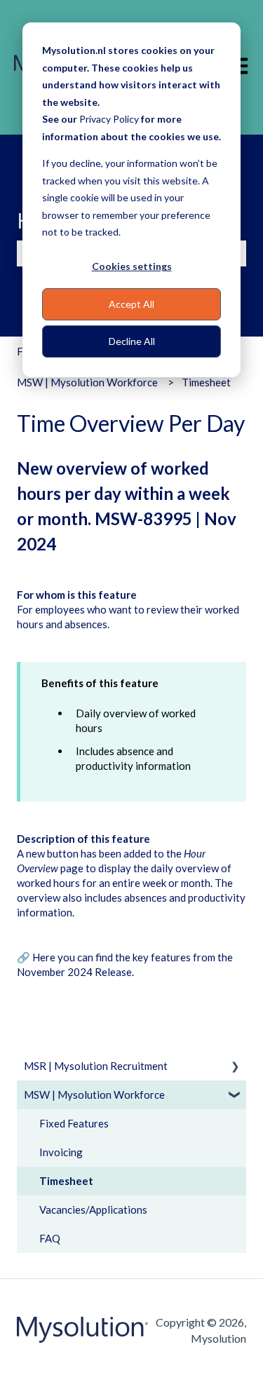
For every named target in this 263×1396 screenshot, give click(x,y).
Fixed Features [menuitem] (74, 1123)
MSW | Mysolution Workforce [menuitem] (94, 1094)
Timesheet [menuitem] (66, 1180)
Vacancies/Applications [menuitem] (93, 1209)
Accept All (131, 304)
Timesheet (206, 382)
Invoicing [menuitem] (61, 1152)
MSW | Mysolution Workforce (87, 382)
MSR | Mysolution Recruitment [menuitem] (96, 1065)
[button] (235, 1067)
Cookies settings (132, 266)
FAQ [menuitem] (49, 1238)
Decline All (132, 341)
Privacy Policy (109, 119)
